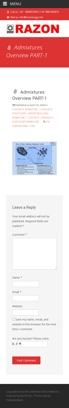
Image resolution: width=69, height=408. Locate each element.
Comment (19, 234)
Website (17, 306)
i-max (45, 395)
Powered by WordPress (19, 395)
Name (17, 277)
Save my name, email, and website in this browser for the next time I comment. (34, 324)
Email (16, 292)
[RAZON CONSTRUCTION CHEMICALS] (30, 28)
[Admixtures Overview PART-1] (34, 158)
